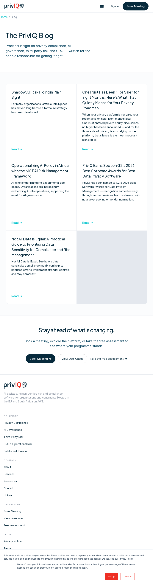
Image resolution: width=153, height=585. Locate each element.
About (7, 467)
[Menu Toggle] (102, 6)
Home (4, 16)
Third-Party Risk (14, 436)
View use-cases (14, 518)
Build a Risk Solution (16, 451)
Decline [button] (128, 576)
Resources (10, 481)
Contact (8, 488)
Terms (7, 548)
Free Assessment (14, 525)
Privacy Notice (13, 541)
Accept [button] (111, 576)
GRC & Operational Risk (18, 444)
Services (9, 474)
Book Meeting (12, 511)
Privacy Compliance (16, 422)
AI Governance (13, 429)
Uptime (8, 495)
